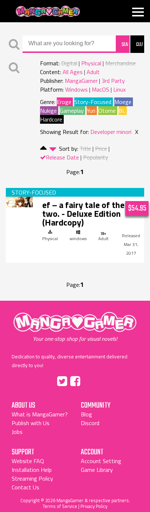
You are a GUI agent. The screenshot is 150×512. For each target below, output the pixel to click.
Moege (122, 101)
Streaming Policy (32, 478)
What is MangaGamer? (40, 414)
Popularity (95, 157)
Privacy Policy (93, 506)
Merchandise (120, 63)
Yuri (91, 110)
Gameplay (72, 110)
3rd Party (113, 80)
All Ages (73, 72)
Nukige (48, 110)
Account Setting (101, 461)
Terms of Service (60, 506)
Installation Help (32, 469)
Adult (93, 72)
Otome (107, 110)
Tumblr (90, 380)
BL (122, 110)
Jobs (17, 431)
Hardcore (51, 119)
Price (101, 148)
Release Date (62, 157)
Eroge (64, 101)
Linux (119, 89)
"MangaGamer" (75, 327)
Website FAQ (28, 461)
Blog (86, 414)
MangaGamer (47, 11)
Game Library (97, 469)
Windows (76, 89)
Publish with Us (31, 423)
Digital (69, 63)
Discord (90, 423)
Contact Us (25, 487)
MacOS (100, 89)
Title (85, 148)
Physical (91, 63)
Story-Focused (92, 101)
